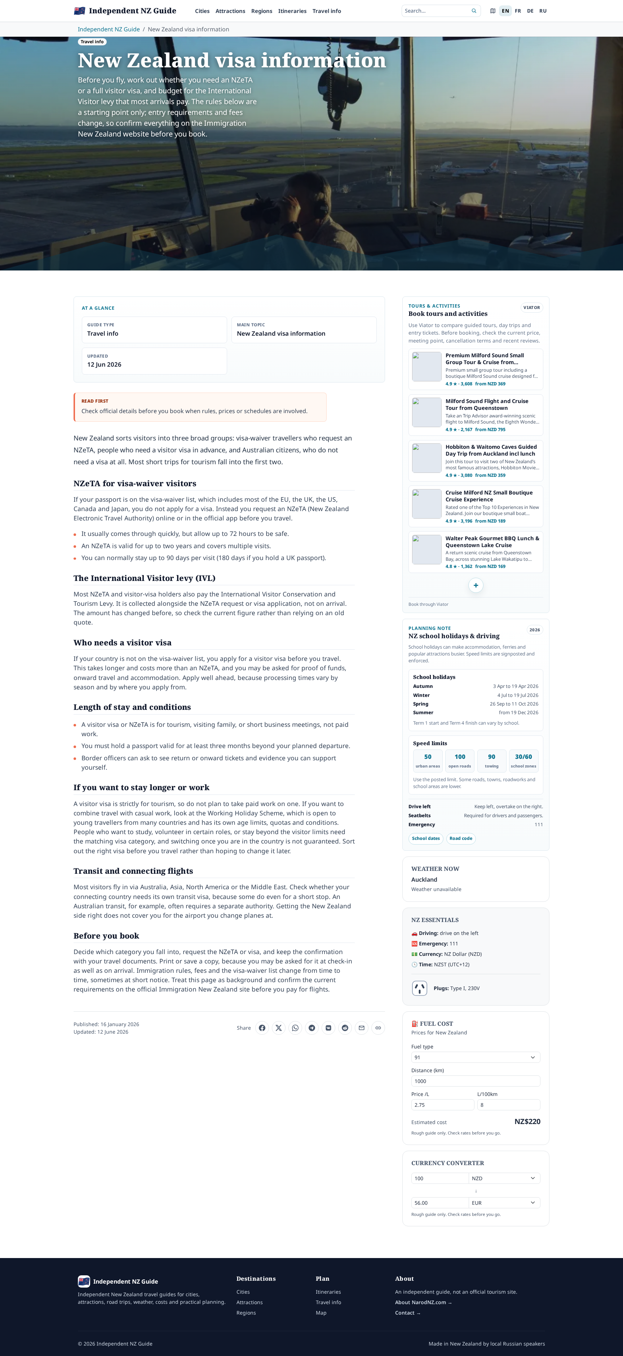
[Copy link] (378, 1028)
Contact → (408, 1312)
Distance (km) (427, 1070)
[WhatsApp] (295, 1028)
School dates (426, 838)
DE (530, 10)
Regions (262, 10)
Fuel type (422, 1046)
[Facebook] (262, 1028)
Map (321, 1312)
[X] (279, 1028)
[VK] (328, 1028)
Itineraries (292, 10)
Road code (461, 838)
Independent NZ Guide (109, 29)
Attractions (231, 10)
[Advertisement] (311, 199)
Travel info (327, 10)
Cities (202, 10)
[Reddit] (345, 1028)
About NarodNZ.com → (423, 1302)
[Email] (361, 1028)
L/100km (487, 1094)
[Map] (493, 11)
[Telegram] (312, 1028)
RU (543, 10)
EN (505, 10)
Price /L (420, 1094)
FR (518, 10)
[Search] (474, 11)
